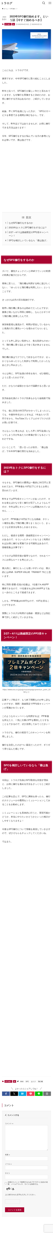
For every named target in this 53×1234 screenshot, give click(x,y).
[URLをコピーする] (47, 1094)
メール (8, 1164)
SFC (27, 1081)
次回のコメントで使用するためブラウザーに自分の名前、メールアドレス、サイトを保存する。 (28, 1183)
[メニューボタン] (50, 3)
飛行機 (40, 1081)
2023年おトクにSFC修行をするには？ (28, 227)
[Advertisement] (26, 177)
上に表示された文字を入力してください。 (21, 1194)
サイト (7, 1173)
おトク (33, 1081)
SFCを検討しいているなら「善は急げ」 (28, 240)
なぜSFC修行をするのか (21, 222)
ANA (21, 1081)
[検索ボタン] (44, 3)
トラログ (6, 3)
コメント (9, 1123)
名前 (7, 1154)
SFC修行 (8, 24)
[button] (6, 1094)
